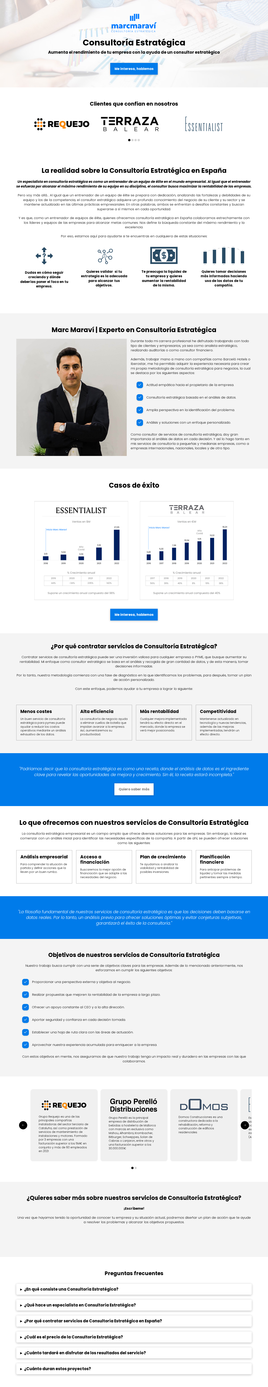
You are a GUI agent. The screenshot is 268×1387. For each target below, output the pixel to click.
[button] (134, 1289)
